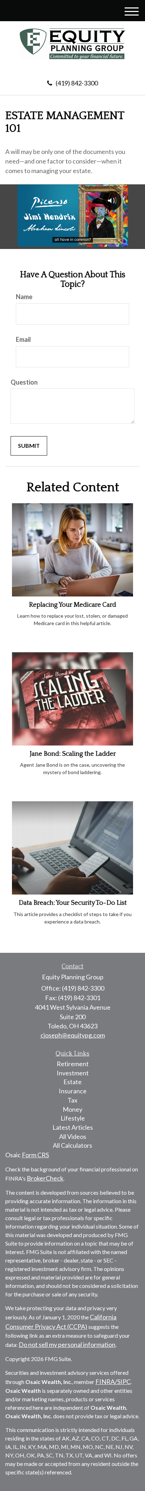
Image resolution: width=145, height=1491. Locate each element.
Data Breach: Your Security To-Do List (73, 903)
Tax (72, 1100)
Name (24, 297)
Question (24, 382)
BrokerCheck (45, 1178)
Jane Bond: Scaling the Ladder (73, 754)
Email (23, 339)
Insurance (73, 1091)
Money (72, 1109)
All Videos (72, 1136)
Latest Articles (72, 1127)
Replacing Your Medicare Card (72, 604)
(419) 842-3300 (77, 83)
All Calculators (72, 1145)
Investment (73, 1073)
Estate (72, 1082)
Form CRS (35, 1155)
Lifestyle (73, 1118)
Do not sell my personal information (67, 1344)
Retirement (73, 1064)
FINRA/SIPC (113, 1381)
